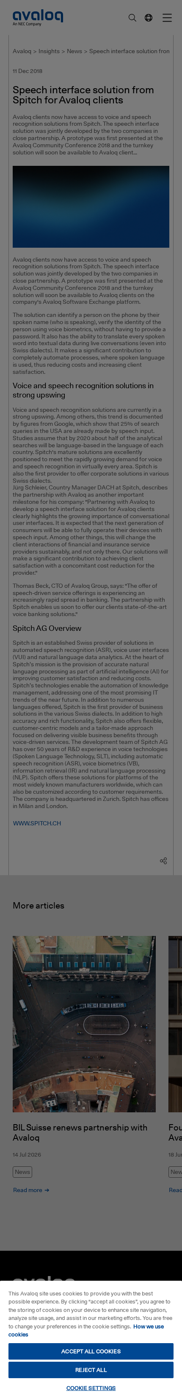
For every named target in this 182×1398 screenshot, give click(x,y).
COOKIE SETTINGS (91, 1387)
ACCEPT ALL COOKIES (90, 1351)
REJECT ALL (90, 1369)
